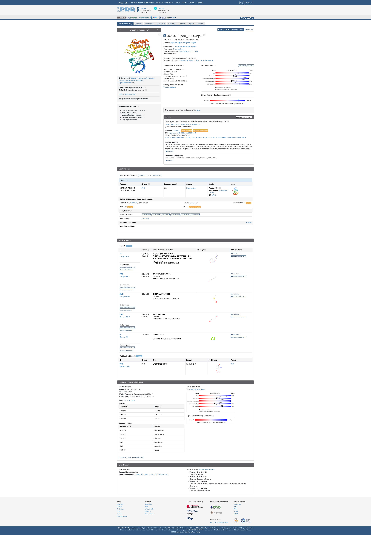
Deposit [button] (133, 3)
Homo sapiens (178, 49)
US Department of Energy (187, 528)
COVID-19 (199, 3)
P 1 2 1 (132, 400)
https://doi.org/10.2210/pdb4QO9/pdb (183, 43)
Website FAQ (149, 509)
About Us (120, 504)
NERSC (173, 532)
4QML (167, 137)
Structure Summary (125, 24)
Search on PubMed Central (200, 130)
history (198, 110)
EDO (121, 314)
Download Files (237, 30)
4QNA (239, 137)
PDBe (235, 506)
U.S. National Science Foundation (157, 528)
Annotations (149, 24)
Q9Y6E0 (134, 203)
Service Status (149, 514)
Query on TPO (124, 366)
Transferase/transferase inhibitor (185, 46)
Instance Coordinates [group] (126, 270)
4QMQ (193, 137)
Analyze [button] (159, 3)
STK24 (221, 190)
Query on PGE (125, 276)
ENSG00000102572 (194, 207)
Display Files (223, 30)
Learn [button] (177, 3)
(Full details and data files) (207, 469)
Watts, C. (192, 60)
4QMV (213, 137)
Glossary (148, 511)
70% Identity (165, 214)
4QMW (218, 137)
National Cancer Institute (219, 528)
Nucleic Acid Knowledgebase (219, 522)
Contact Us (148, 504)
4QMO (183, 137)
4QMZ (234, 137)
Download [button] (168, 3)
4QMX (224, 137)
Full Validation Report (198, 389)
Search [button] (141, 3)
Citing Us (119, 506)
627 (121, 254)
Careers (191, 3)
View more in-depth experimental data (131, 457)
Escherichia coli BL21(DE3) (188, 51)
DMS (121, 294)
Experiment (161, 24)
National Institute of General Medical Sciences (143, 530)
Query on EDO (125, 317)
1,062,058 (161, 8)
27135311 (176, 130)
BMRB (236, 511)
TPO (121, 364)
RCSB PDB (123, 2)
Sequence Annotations (146, 78)
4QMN (177, 137)
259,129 (143, 8)
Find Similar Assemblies (127, 94)
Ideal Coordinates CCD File (127, 267)
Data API (250, 30)
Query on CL (124, 337)
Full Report (250, 65)
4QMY (229, 137)
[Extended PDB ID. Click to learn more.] (204, 34)
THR (232, 364)
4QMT (203, 137)
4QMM (172, 137)
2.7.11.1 (214, 195)
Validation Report (137, 80)
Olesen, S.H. (184, 60)
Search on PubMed (187, 130)
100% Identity (194, 214)
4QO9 (244, 137)
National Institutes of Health (170, 530)
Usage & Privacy (122, 516)
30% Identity (146, 214)
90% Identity (174, 214)
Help (241, 3)
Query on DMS (125, 297)
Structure (138, 24)
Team (118, 511)
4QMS (198, 137)
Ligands (191, 24)
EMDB (236, 514)
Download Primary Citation (243, 117)
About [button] (184, 3)
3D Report (243, 65)
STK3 (212, 192)
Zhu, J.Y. (177, 124)
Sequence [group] (142, 175)
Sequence (171, 24)
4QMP (188, 137)
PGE (121, 274)
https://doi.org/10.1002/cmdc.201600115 (182, 133)
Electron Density (124, 80)
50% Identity (155, 214)
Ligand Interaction (125, 83)
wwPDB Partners (239, 502)
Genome (182, 24)
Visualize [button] (149, 3)
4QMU (208, 137)
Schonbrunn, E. (208, 60)
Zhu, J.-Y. (199, 60)
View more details (169, 87)
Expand (248, 222)
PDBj (235, 509)
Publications (120, 509)
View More (170, 151)
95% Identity (184, 214)
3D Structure (157, 175)
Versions (201, 24)
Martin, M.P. (185, 124)
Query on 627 (124, 256)
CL (121, 334)
